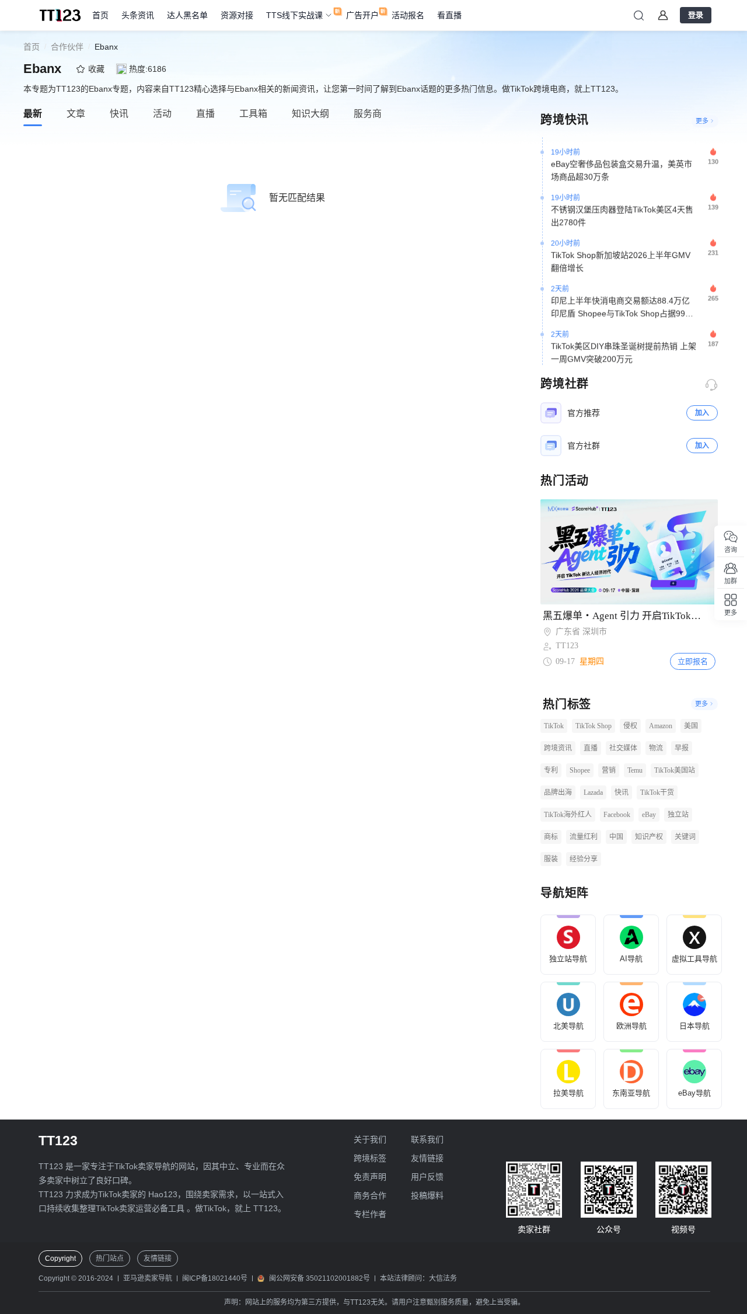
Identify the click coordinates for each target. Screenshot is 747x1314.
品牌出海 (558, 792)
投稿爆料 (427, 1195)
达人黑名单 (187, 15)
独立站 (678, 815)
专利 (551, 770)
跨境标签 (370, 1158)
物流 (656, 748)
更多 (702, 120)
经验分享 (584, 859)
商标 (551, 837)
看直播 (449, 15)
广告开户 (362, 15)
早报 (682, 748)
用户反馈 (427, 1176)
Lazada (593, 792)
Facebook (616, 815)
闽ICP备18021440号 (214, 1278)
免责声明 (370, 1176)
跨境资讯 (558, 748)
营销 (609, 770)
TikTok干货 (657, 792)
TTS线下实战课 (294, 15)
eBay (649, 815)
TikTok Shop (593, 726)
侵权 (630, 726)
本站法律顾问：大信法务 (418, 1278)
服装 (551, 859)
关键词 (685, 837)
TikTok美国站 (674, 770)
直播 (591, 748)
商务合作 (370, 1195)
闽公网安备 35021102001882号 (319, 1278)
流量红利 (584, 837)
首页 (100, 15)
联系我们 (427, 1139)
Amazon (660, 726)
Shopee (580, 770)
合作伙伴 (67, 47)
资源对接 (237, 15)
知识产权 (649, 837)
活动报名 (408, 15)
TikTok (554, 726)
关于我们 (370, 1139)
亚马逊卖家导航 (147, 1278)
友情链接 (427, 1158)
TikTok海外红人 (568, 815)
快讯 (622, 792)
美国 (691, 726)
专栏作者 (370, 1214)
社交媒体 (623, 748)
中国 (616, 837)
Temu (635, 770)
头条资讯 (137, 15)
